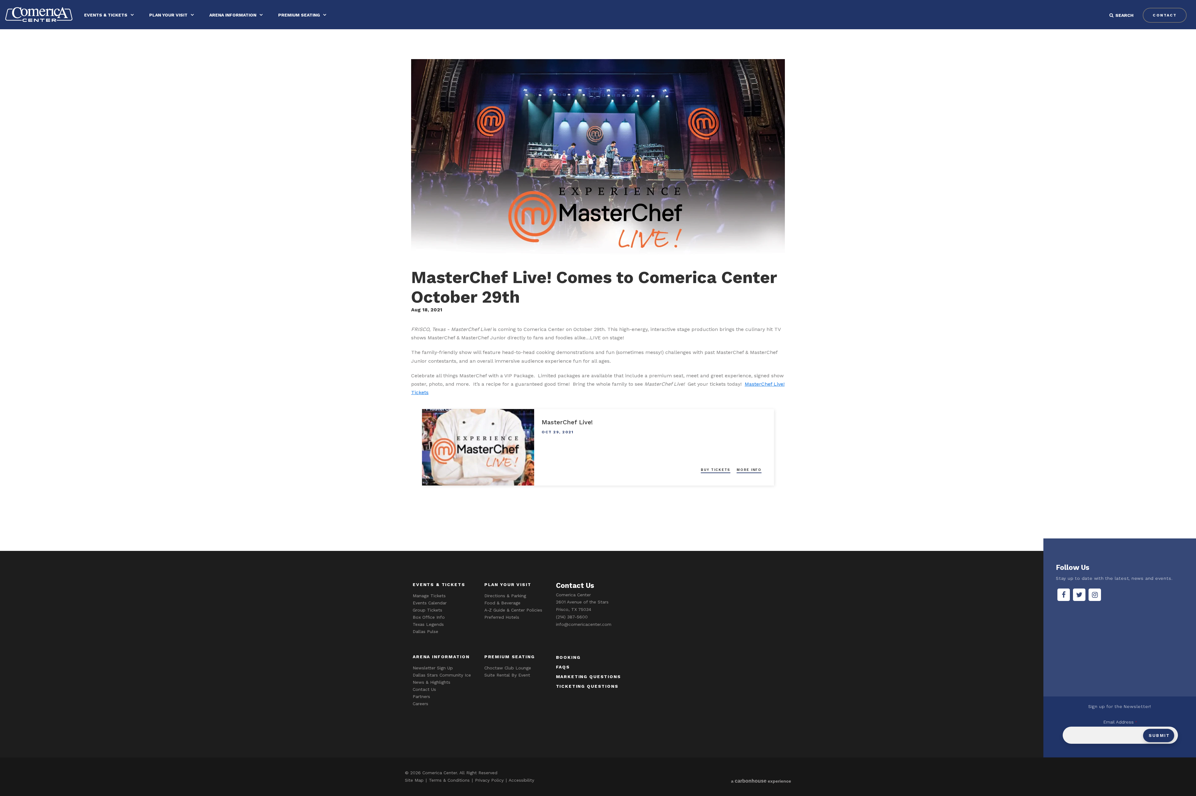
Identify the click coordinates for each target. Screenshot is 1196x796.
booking (568, 657)
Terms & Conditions (449, 780)
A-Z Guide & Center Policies (513, 609)
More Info (749, 470)
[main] (598, 289)
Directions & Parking (505, 595)
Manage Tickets (429, 595)
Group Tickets (427, 609)
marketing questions (588, 676)
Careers (420, 703)
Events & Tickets (105, 14)
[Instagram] (1095, 595)
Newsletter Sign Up (433, 667)
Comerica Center (39, 14)
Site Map (414, 780)
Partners (421, 696)
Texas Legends (428, 624)
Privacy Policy (489, 780)
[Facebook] (1063, 595)
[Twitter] (1079, 595)
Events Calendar (430, 602)
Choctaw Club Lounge (507, 667)
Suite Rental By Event (507, 675)
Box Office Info (429, 617)
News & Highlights (431, 682)
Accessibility (521, 780)
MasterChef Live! (567, 422)
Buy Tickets (715, 470)
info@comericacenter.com (583, 624)
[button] (1126, 15)
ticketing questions (587, 686)
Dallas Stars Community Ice (442, 675)
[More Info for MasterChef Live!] (478, 447)
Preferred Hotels (501, 617)
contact (1165, 15)
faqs (563, 666)
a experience (761, 781)
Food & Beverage (502, 602)
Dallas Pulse (425, 631)
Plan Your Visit (168, 14)
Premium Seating (299, 14)
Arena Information (232, 14)
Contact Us (424, 689)
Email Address (1120, 721)
